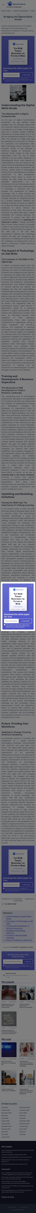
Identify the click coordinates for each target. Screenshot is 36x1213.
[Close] (31, 585)
